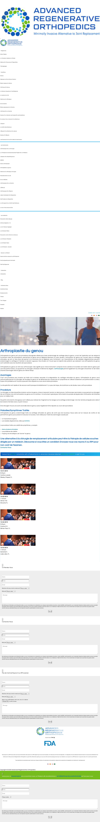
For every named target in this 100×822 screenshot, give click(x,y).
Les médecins (4, 215)
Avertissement (82, 760)
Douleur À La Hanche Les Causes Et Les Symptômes (12, 115)
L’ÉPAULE (2, 187)
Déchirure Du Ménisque (5, 99)
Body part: (4, 591)
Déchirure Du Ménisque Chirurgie (8, 171)
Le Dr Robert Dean (4, 242)
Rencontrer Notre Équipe (6, 218)
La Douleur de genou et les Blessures (9, 91)
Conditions (3, 72)
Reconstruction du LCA (5, 175)
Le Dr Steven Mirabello (5, 238)
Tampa (2, 296)
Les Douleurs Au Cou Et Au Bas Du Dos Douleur (11, 139)
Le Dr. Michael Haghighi (6, 226)
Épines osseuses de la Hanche (7, 107)
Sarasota (2, 304)
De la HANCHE (3, 179)
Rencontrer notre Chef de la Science (9, 234)
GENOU (2, 160)
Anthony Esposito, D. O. (5, 222)
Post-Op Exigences (4, 264)
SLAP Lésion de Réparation (6, 199)
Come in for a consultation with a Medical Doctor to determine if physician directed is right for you (43, 454)
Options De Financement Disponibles (9, 62)
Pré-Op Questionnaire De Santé (7, 260)
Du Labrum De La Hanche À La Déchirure (10, 119)
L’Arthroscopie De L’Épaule (6, 191)
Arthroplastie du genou (5, 167)
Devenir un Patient (5, 252)
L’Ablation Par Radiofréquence (7, 156)
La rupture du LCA (4, 95)
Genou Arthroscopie (5, 163)
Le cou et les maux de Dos (6, 207)
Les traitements (4, 145)
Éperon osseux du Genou (6, 83)
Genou (2, 75)
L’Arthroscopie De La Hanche (7, 183)
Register (3, 481)
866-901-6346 (94, 313)
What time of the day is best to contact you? (11, 588)
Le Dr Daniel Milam (4, 230)
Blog (2, 279)
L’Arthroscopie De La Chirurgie (7, 148)
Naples (2, 308)
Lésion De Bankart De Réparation (8, 195)
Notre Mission (3, 54)
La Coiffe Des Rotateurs (5, 127)
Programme (3, 50)
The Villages (3, 300)
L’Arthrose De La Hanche (6, 111)
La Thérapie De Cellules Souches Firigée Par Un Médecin (13, 152)
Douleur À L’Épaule (4, 135)
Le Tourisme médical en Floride (7, 58)
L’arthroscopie (58, 368)
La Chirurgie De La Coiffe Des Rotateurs (9, 203)
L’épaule (2, 123)
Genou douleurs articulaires (10, 429)
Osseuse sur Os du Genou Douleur (8, 79)
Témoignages (3, 66)
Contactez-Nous (4, 285)
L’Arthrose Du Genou (5, 87)
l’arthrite (27, 421)
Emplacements (3, 293)
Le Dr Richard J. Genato (6, 246)
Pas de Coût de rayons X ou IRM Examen (9, 256)
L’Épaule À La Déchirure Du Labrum (8, 131)
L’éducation (3, 270)
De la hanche (3, 103)
